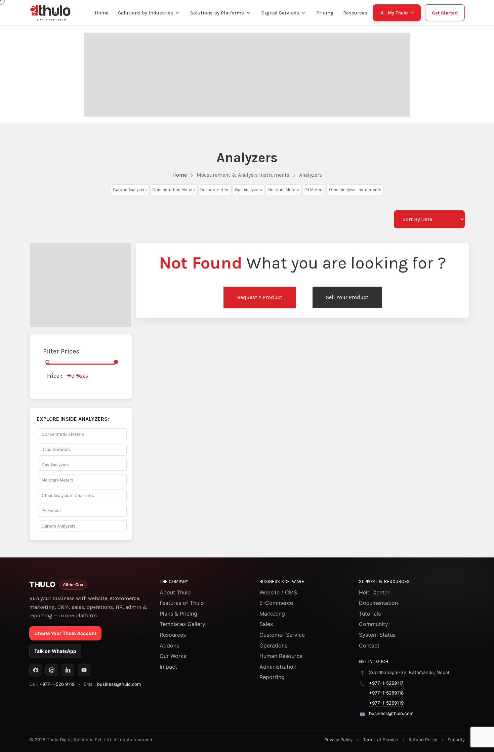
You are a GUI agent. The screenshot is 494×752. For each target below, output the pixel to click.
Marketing (272, 613)
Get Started (445, 13)
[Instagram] (51, 670)
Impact (168, 666)
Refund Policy (423, 739)
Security (456, 739)
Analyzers (310, 175)
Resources (173, 634)
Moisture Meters (283, 189)
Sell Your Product (347, 297)
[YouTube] (84, 670)
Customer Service (282, 634)
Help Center (374, 592)
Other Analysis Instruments (355, 189)
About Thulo (175, 592)
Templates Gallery (182, 624)
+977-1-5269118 (386, 693)
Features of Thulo (182, 602)
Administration (277, 666)
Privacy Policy (338, 739)
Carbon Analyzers (130, 189)
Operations (273, 645)
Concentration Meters (173, 189)
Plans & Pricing (178, 613)
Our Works (173, 656)
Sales (266, 624)
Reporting (272, 677)
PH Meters (314, 189)
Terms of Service (380, 739)
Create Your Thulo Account (65, 633)
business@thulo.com (119, 684)
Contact (369, 645)
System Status (377, 634)
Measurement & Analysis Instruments (243, 175)
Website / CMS (278, 592)
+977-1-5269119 (386, 703)
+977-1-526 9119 (57, 684)
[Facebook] (35, 670)
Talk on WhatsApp (55, 651)
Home (179, 175)
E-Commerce (276, 602)
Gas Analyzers (248, 189)
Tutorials (370, 613)
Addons (169, 645)
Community (373, 624)
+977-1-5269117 (386, 683)
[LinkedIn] (67, 670)
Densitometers (215, 189)
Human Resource (280, 656)
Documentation (378, 602)
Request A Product (259, 297)
